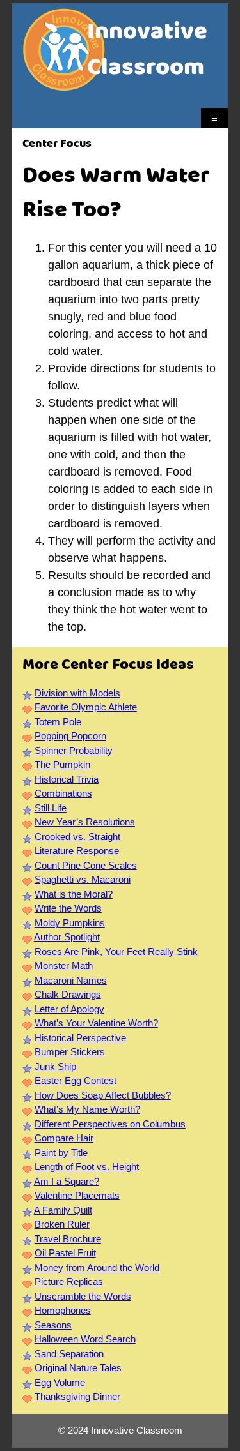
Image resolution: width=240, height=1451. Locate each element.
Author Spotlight (67, 936)
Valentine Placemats (77, 1195)
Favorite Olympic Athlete (86, 707)
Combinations (63, 793)
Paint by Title (61, 1152)
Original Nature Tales (78, 1367)
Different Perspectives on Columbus (110, 1123)
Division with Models (77, 693)
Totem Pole (58, 721)
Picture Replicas (69, 1281)
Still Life (51, 807)
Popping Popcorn (70, 735)
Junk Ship (55, 1066)
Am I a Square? (66, 1181)
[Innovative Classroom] (64, 84)
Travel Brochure (68, 1238)
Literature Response (77, 850)
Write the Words (68, 908)
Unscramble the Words (83, 1296)
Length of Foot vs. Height (87, 1166)
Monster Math (64, 965)
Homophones (63, 1310)
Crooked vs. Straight (77, 836)
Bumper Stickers (70, 1051)
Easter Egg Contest (75, 1080)
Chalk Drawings (68, 994)
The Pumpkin (62, 764)
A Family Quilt (63, 1210)
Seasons (53, 1324)
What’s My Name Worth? (87, 1109)
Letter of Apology (69, 1009)
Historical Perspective (80, 1037)
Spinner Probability (74, 750)
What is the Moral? (74, 894)
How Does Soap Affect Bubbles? (103, 1095)
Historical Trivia (67, 779)
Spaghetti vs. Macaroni (83, 879)
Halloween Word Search (85, 1339)
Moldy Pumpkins (70, 922)
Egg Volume (60, 1382)
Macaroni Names (71, 980)
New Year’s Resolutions (85, 821)
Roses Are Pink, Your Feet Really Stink (116, 951)
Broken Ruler (62, 1224)
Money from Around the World (97, 1267)
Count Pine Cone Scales (86, 865)
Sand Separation (69, 1353)
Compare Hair (64, 1137)
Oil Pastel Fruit (65, 1252)
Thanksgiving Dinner (77, 1396)
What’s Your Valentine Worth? (96, 1023)
